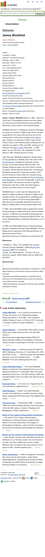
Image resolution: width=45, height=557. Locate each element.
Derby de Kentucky (10, 454)
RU (28, 2)
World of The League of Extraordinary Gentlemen (22, 415)
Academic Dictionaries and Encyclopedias (21, 9)
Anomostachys (11, 302)
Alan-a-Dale (22, 111)
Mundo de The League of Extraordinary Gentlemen (23, 435)
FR (42, 2)
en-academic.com (9, 4)
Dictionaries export (6, 478)
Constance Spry (8, 403)
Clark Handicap (8, 391)
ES (37, 2)
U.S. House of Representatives (12, 106)
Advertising (22, 474)
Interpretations (12, 24)
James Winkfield (9, 312)
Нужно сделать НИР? (21, 298)
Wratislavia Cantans (33, 302)
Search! (40, 13)
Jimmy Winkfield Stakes (12, 367)
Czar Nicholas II (8, 162)
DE (33, 2)
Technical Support (13, 474)
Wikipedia (22, 20)
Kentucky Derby (8, 384)
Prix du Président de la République (13, 93)
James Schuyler (8, 330)
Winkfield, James (9, 349)
